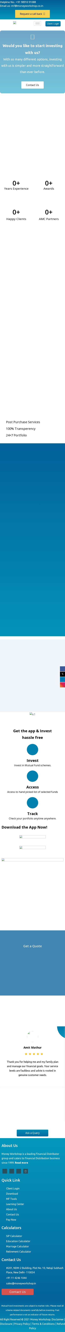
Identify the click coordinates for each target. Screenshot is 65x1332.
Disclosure (6, 1323)
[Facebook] (4, 1171)
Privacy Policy (22, 1323)
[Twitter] (11, 1171)
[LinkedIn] (18, 1171)
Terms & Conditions (43, 1323)
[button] (3, 714)
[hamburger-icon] (37, 23)
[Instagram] (25, 1171)
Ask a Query (32, 1133)
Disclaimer (58, 1319)
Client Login (53, 23)
